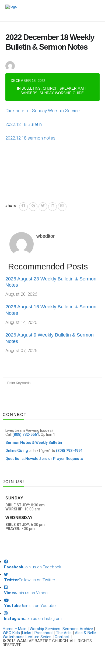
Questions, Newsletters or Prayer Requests (44, 458)
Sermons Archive (77, 628)
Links (26, 632)
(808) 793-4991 (69, 450)
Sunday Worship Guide (62, 93)
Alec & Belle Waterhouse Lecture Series (49, 634)
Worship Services (45, 628)
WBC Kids (11, 632)
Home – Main (14, 628)
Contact (62, 636)
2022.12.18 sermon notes (30, 138)
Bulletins (31, 88)
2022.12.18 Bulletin (23, 124)
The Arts (64, 632)
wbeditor (32, 61)
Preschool (43, 632)
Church (50, 88)
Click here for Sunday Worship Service (42, 110)
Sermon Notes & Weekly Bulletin (33, 442)
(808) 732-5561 (25, 434)
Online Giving (16, 450)
